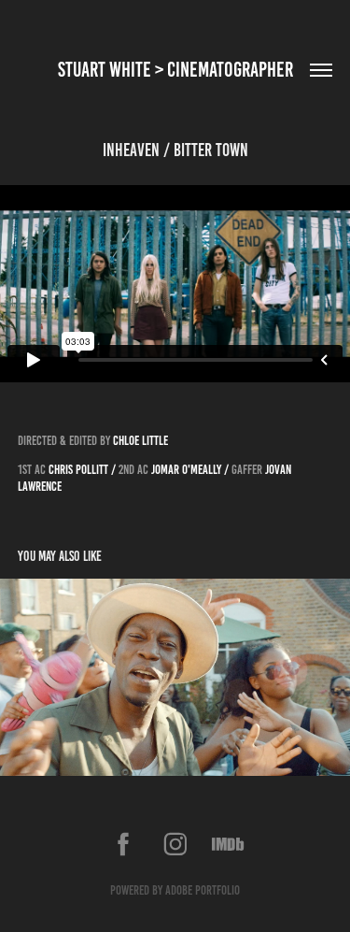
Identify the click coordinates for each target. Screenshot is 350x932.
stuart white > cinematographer (175, 69)
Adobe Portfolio (202, 890)
